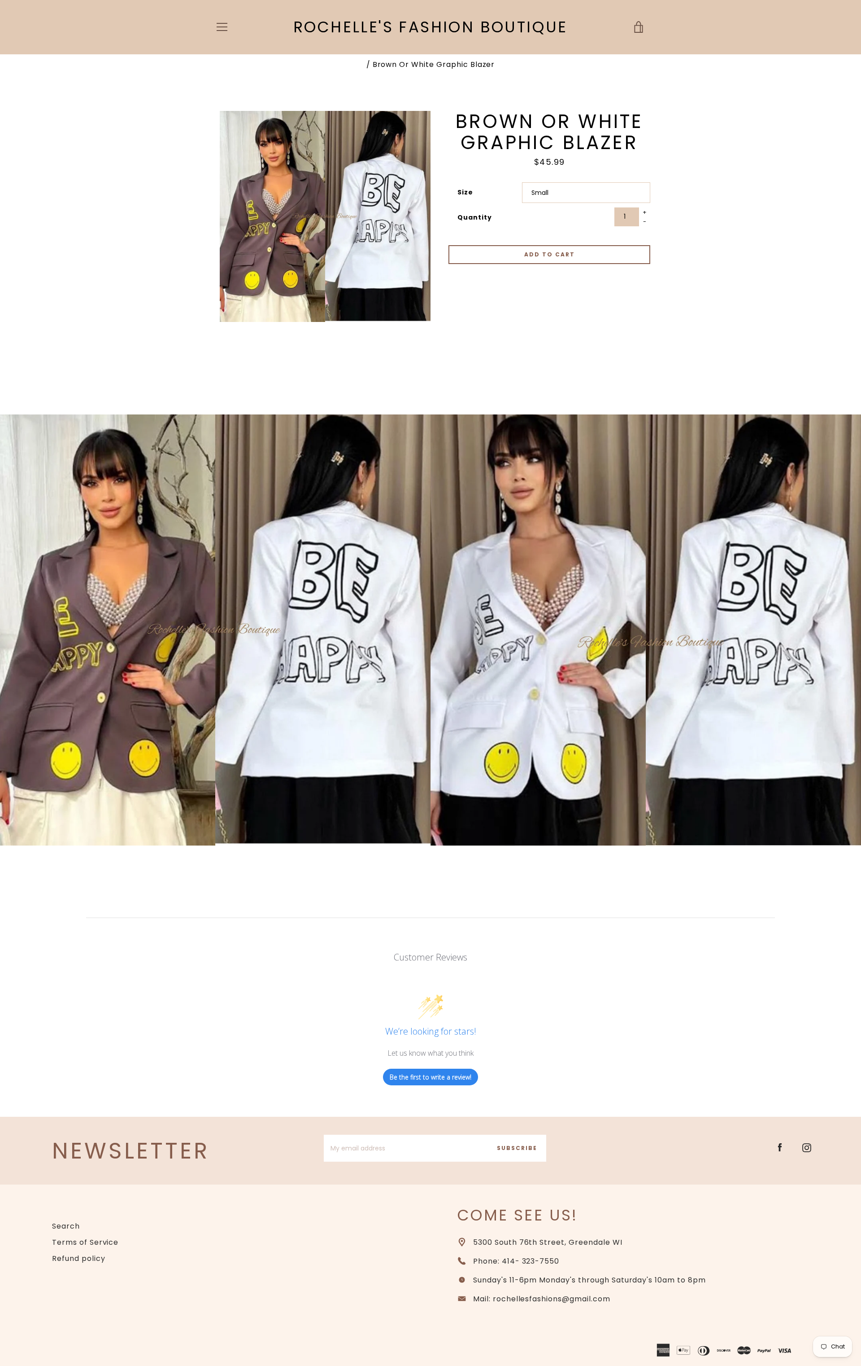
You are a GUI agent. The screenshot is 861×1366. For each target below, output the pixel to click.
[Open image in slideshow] (325, 216)
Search (66, 1226)
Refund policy (78, 1258)
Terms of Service (85, 1242)
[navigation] (222, 27)
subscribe (517, 1148)
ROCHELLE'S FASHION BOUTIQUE (430, 27)
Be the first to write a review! (430, 1077)
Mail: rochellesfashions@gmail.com (541, 1299)
